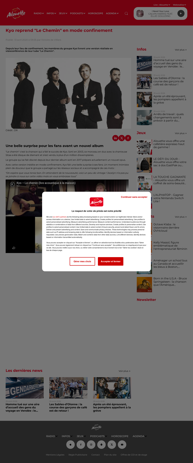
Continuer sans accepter (134, 197)
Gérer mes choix (82, 261)
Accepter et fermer (111, 261)
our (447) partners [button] (60, 217)
